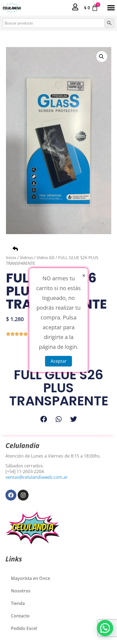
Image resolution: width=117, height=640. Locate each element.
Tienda (18, 603)
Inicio (11, 257)
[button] (111, 8)
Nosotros (20, 591)
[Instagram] (23, 495)
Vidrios (26, 257)
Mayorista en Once (30, 578)
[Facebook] (10, 495)
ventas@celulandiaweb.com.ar (36, 477)
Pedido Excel (24, 628)
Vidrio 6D (45, 257)
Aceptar (59, 361)
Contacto (20, 616)
